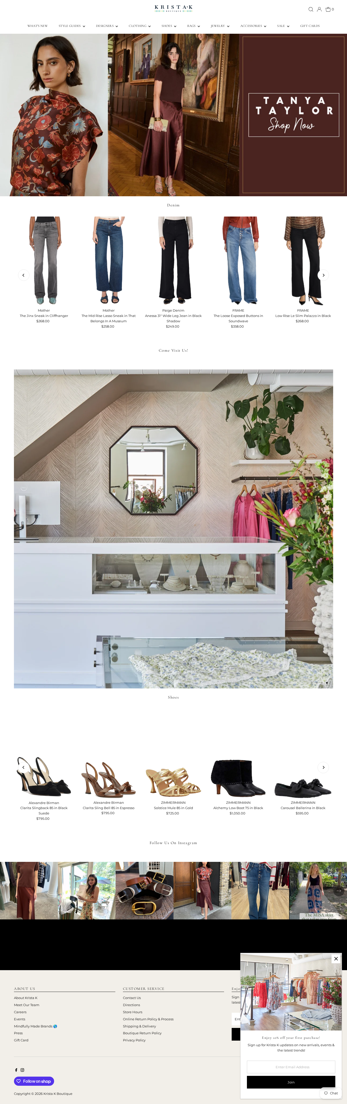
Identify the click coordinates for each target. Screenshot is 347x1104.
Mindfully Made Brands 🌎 (35, 1026)
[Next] (323, 275)
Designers (105, 26)
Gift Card (21, 1040)
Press (18, 1033)
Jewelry (218, 26)
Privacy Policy (134, 1040)
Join (291, 1082)
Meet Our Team (26, 1005)
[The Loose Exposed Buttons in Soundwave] (238, 261)
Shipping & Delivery (139, 1026)
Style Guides (70, 26)
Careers (20, 1012)
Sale (281, 26)
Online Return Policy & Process (148, 1019)
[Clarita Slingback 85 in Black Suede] (44, 753)
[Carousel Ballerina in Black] (303, 753)
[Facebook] (16, 1070)
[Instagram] (22, 1070)
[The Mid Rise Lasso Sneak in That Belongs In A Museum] (108, 261)
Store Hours (132, 1012)
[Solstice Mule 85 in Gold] (173, 753)
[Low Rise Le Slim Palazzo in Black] (303, 261)
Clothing (138, 26)
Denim (173, 205)
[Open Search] (311, 9)
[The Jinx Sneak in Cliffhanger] (44, 261)
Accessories (251, 26)
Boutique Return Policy (142, 1033)
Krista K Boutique (57, 1094)
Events (19, 1019)
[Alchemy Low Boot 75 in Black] (238, 753)
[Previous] (23, 275)
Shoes (167, 26)
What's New (37, 26)
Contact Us (132, 998)
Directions (131, 1005)
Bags (191, 26)
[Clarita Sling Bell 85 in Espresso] (108, 753)
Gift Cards (310, 26)
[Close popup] (336, 958)
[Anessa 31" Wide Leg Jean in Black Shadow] (173, 261)
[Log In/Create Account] (319, 9)
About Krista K (25, 998)
